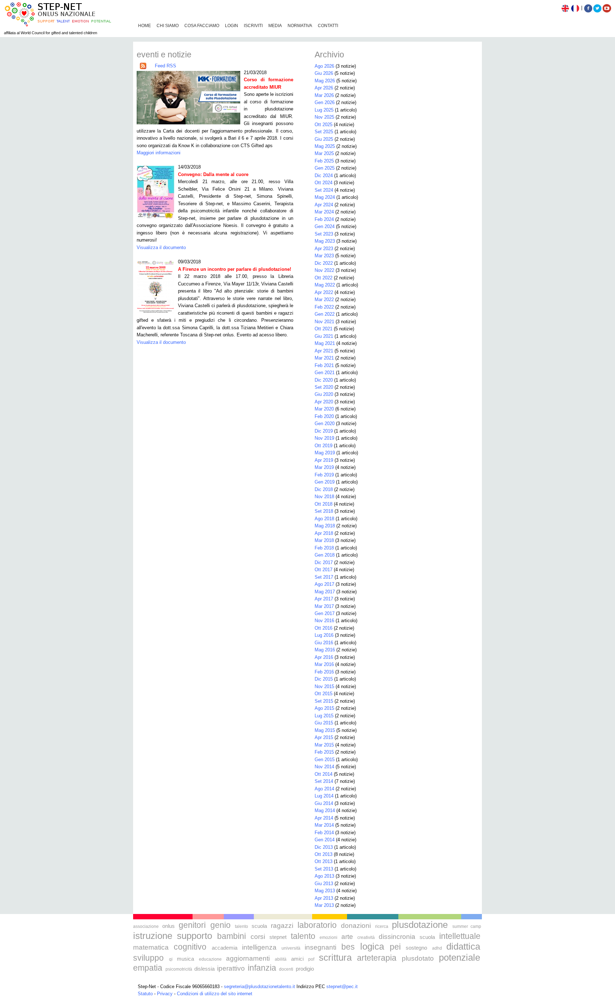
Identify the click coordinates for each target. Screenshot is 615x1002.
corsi (258, 936)
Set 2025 (324, 131)
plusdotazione (420, 925)
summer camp (466, 926)
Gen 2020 (325, 423)
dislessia (204, 969)
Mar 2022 (324, 299)
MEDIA (275, 26)
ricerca (381, 926)
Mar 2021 (324, 358)
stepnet (278, 937)
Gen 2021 (325, 372)
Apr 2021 (324, 350)
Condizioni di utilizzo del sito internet (214, 993)
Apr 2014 (324, 818)
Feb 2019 (324, 474)
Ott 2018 (323, 504)
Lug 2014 (324, 796)
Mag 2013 (325, 890)
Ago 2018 (324, 518)
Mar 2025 (324, 153)
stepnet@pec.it (342, 986)
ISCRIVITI (253, 26)
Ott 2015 (323, 693)
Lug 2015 (324, 715)
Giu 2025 (324, 139)
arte (347, 936)
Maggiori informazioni (158, 152)
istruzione (152, 936)
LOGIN (231, 26)
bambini (231, 936)
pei (395, 946)
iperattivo (231, 968)
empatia (147, 967)
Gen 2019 (325, 482)
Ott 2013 (323, 854)
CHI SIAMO (168, 26)
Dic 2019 (324, 431)
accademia (224, 948)
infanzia (262, 967)
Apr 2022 (324, 292)
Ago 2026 (324, 66)
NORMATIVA (300, 26)
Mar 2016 (324, 664)
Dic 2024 (324, 175)
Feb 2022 (324, 307)
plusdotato (418, 958)
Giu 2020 (324, 394)
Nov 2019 (324, 438)
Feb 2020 (324, 416)
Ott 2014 (323, 774)
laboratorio (317, 925)
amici (297, 959)
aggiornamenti (248, 958)
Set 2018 (324, 511)
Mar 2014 (324, 825)
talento (241, 926)
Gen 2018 (325, 555)
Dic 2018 (324, 489)
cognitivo (190, 946)
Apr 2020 (324, 401)
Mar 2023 (324, 255)
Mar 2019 (324, 467)
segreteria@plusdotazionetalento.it (259, 986)
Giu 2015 (324, 722)
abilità (281, 959)
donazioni (356, 925)
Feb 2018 (324, 548)
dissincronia (397, 936)
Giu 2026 (324, 73)
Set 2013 (324, 869)
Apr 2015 (324, 737)
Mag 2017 (325, 591)
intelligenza (259, 947)
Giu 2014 (324, 803)
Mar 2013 (324, 905)
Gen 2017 (325, 613)
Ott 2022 (323, 277)
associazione (146, 926)
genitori (192, 925)
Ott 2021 (323, 328)
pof (311, 959)
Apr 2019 (324, 460)
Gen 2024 (325, 226)
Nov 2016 (324, 620)
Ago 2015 (324, 708)
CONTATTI (328, 26)
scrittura (335, 957)
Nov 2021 (324, 321)
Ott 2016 (323, 628)
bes (348, 946)
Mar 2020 (324, 409)
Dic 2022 (324, 263)
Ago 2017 (324, 584)
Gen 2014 (325, 839)
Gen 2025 (325, 168)
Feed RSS (165, 65)
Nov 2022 (324, 270)
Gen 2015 (325, 759)
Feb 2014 (324, 832)
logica (372, 946)
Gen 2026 (325, 102)
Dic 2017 (324, 562)
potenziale (459, 957)
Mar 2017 (324, 606)
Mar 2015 (324, 745)
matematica (151, 947)
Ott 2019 (323, 445)
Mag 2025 (325, 146)
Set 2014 (324, 781)
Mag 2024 (325, 197)
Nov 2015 (324, 686)
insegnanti (320, 947)
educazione (210, 959)
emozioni (328, 937)
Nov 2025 (324, 117)
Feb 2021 (324, 365)
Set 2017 (324, 577)
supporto (194, 936)
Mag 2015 (325, 730)
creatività (366, 937)
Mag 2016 (325, 649)
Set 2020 (324, 387)
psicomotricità (178, 969)
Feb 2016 (324, 672)
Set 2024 (324, 190)
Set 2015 (324, 701)
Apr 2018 (324, 533)
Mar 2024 (324, 212)
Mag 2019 (325, 452)
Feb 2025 (324, 161)
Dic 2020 (324, 380)
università (291, 948)
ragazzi (282, 925)
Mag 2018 (325, 525)
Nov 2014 (324, 766)
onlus (168, 926)
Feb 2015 (324, 752)
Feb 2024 (324, 219)
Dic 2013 (324, 847)
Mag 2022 (325, 285)
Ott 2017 (323, 569)
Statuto (145, 993)
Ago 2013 (324, 876)
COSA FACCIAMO (201, 26)
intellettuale (459, 936)
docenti (286, 969)
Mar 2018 (324, 540)
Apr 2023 (324, 248)
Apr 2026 (324, 88)
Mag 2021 (325, 343)
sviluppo (148, 957)
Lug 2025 (324, 110)
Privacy (165, 993)
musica (185, 959)
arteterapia (376, 957)
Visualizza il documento (161, 247)
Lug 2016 (324, 635)
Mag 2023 (325, 241)
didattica (463, 946)
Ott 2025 (323, 124)
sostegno (416, 948)
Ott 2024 (323, 182)
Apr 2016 (324, 657)
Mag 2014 (325, 810)
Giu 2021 (324, 336)
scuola (259, 926)
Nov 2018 (324, 496)
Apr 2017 (324, 598)
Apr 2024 (324, 204)
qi (171, 959)
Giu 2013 (324, 883)
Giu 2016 (324, 642)
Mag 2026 (325, 80)
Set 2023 (324, 234)
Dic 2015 (324, 679)
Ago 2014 (324, 788)
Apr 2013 (324, 898)
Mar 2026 (324, 95)
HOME (144, 26)
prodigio (305, 969)
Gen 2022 (325, 314)
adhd (437, 948)
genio (220, 925)
